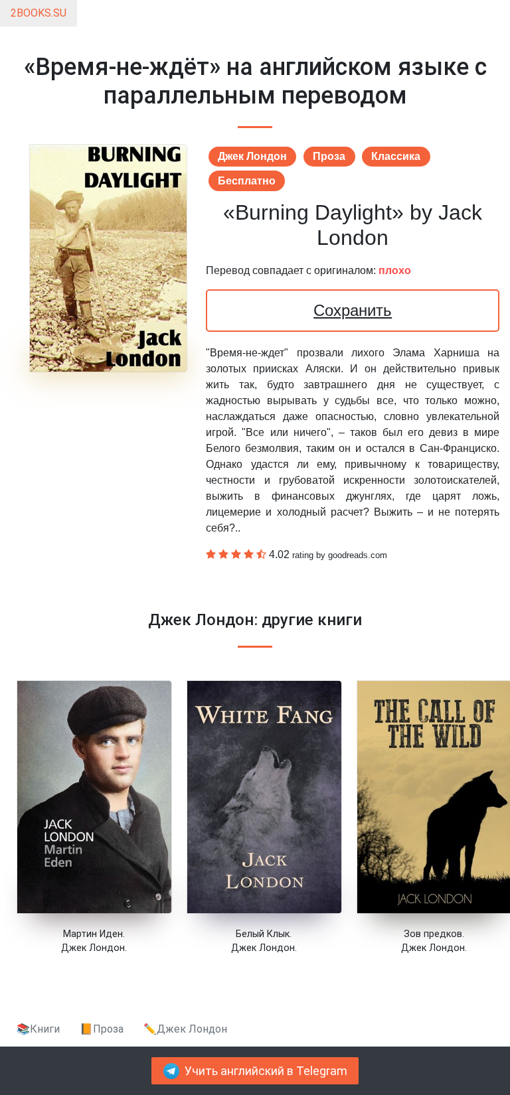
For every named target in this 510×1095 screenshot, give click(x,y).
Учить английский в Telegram (266, 1071)
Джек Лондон (252, 156)
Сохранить (352, 310)
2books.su (38, 13)
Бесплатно (247, 180)
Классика (395, 156)
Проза (329, 156)
